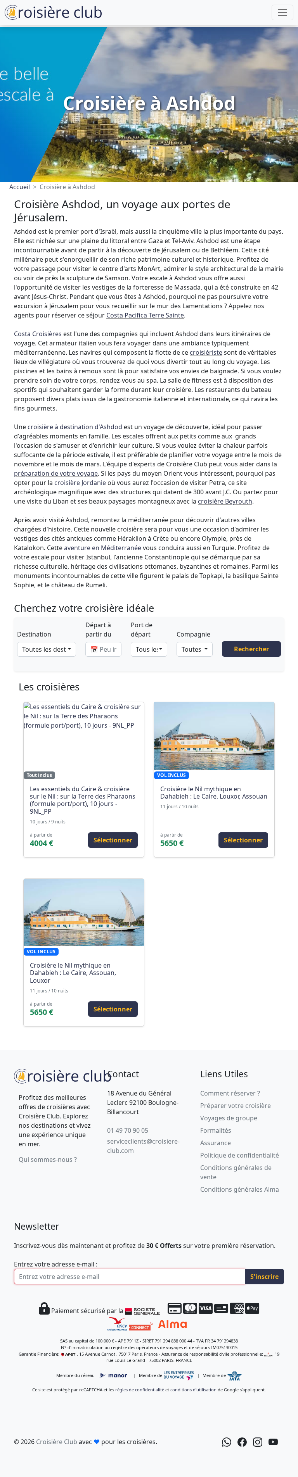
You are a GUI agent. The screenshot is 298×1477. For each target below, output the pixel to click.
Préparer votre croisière (235, 1105)
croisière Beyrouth (225, 501)
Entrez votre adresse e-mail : (55, 1264)
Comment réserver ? (230, 1093)
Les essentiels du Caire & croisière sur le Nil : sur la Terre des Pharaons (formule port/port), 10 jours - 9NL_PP (82, 800)
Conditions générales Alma (239, 1189)
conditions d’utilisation (193, 1389)
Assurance (215, 1143)
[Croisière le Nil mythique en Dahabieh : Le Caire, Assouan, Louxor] (84, 912)
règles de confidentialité (139, 1389)
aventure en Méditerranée (102, 548)
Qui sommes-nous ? (48, 1159)
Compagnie (193, 634)
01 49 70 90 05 (127, 1130)
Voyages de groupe (228, 1118)
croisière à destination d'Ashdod (75, 427)
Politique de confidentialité (239, 1155)
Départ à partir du (98, 629)
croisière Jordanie (80, 482)
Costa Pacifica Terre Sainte (145, 315)
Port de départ (141, 629)
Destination (34, 634)
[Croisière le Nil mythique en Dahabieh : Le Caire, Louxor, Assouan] (214, 736)
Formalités (215, 1130)
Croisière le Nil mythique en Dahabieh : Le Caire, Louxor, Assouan (213, 793)
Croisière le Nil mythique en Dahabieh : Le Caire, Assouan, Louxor (73, 972)
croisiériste (206, 352)
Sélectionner (113, 840)
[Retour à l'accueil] (62, 1075)
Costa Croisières (38, 334)
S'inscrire (264, 1276)
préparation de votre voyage (56, 473)
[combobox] (46, 649)
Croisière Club (56, 1441)
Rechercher (251, 649)
